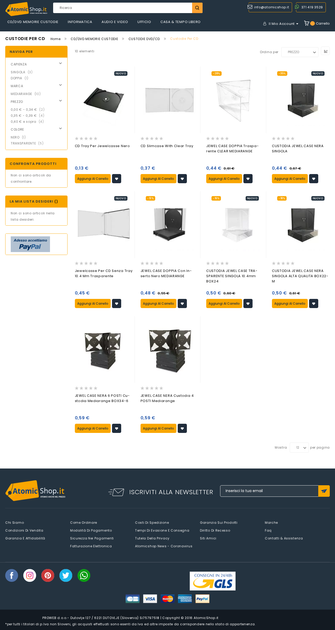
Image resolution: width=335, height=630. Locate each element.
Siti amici (208, 538)
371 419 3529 (312, 7)
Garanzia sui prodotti (219, 522)
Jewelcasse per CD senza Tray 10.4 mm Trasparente (104, 273)
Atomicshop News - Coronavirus (163, 546)
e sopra (29, 121)
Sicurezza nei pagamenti (92, 538)
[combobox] (127, 8)
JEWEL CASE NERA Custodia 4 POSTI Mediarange (167, 398)
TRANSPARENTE (29, 143)
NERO (20, 137)
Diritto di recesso (215, 530)
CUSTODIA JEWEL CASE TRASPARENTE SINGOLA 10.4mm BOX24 (231, 276)
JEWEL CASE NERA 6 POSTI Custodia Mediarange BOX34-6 (102, 398)
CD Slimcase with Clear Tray (167, 145)
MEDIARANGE (27, 94)
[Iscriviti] (324, 491)
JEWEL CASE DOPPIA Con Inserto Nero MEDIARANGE (166, 273)
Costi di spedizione (152, 522)
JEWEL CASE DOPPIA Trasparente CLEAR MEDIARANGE (232, 148)
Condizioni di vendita (24, 530)
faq (268, 530)
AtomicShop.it (206, 618)
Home (56, 39)
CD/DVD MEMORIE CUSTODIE (94, 39)
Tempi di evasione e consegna (162, 530)
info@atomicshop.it (271, 7)
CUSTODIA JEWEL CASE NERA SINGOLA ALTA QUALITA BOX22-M (300, 276)
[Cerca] (197, 8)
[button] (116, 178)
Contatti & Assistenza (284, 538)
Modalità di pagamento (91, 530)
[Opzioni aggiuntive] (30, 244)
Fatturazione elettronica (91, 546)
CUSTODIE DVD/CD (144, 39)
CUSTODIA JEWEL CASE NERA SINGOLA (298, 148)
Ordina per (269, 52)
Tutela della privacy (152, 538)
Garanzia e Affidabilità (25, 538)
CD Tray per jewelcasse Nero (102, 145)
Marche (271, 522)
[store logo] (26, 9)
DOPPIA (21, 78)
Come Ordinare (83, 522)
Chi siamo (14, 522)
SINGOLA (23, 72)
